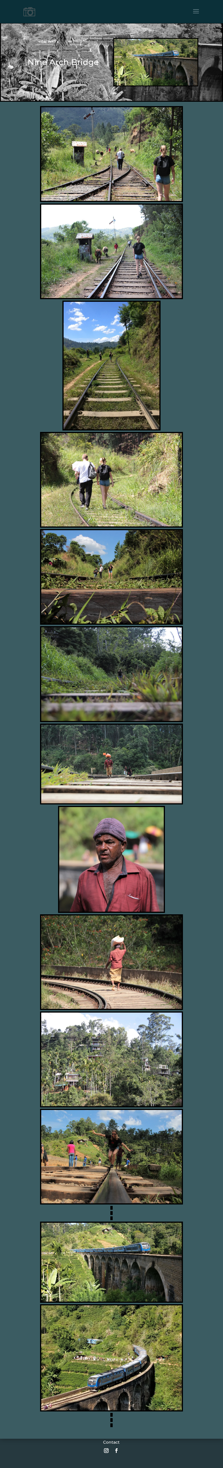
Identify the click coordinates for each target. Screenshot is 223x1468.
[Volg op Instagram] (106, 1450)
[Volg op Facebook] (116, 1450)
